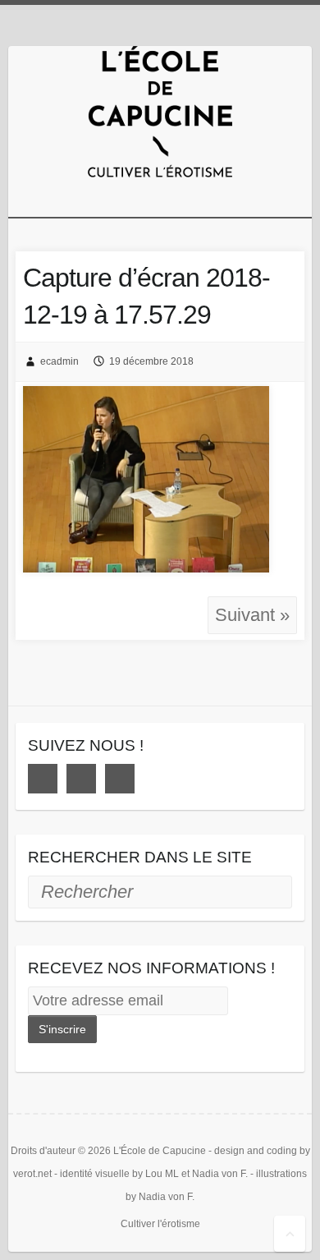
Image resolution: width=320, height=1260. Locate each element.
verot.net (32, 1174)
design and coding (255, 1151)
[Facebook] (42, 778)
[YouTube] (120, 778)
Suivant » (252, 615)
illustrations (281, 1174)
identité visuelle (95, 1174)
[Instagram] (81, 778)
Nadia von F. (220, 1174)
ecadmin (59, 361)
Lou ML (162, 1174)
